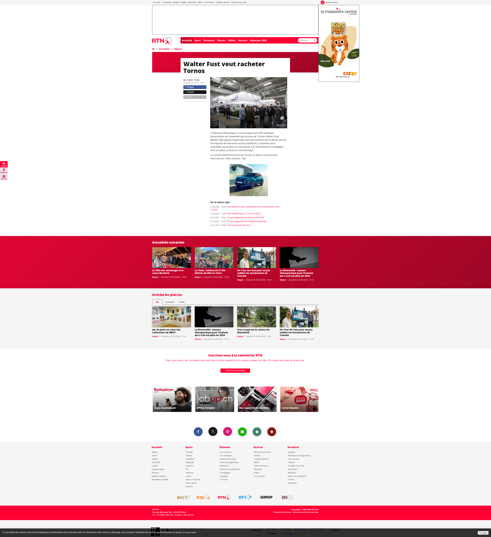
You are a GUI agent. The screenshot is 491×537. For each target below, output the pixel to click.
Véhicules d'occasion (239, 2)
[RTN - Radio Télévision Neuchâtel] (224, 497)
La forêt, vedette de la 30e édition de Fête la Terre (210, 272)
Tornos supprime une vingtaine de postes (238, 221)
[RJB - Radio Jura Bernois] (203, 497)
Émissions (209, 40)
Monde (155, 459)
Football (189, 452)
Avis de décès (259, 476)
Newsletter (292, 483)
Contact (291, 479)
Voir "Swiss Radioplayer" (297, 399)
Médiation (292, 473)
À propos (291, 452)
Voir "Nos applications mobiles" (212, 399)
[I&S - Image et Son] (287, 497)
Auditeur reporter (159, 476)
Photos (221, 40)
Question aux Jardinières (230, 469)
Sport (198, 40)
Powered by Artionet (282, 512)
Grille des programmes (229, 462)
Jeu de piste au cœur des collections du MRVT (166, 331)
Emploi (256, 473)
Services (242, 40)
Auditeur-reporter (331, 2)
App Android (271, 431)
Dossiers (155, 473)
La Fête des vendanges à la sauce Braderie (167, 272)
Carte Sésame (209, 2)
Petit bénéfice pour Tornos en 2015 (235, 213)
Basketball (190, 459)
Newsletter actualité (160, 479)
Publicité (291, 462)
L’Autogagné (225, 473)
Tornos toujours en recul (230, 225)
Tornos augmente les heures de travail (237, 217)
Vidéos (232, 40)
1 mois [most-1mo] (182, 302)
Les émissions (226, 452)
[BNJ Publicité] (182, 497)
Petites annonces (261, 466)
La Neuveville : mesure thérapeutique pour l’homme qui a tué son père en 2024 (296, 273)
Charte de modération (297, 476)
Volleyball (189, 462)
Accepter (483, 533)
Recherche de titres (228, 459)
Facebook (198, 431)
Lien (189, 97)
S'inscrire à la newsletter (235, 370)
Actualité (187, 40)
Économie (156, 462)
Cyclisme (189, 466)
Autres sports (191, 483)
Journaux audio (158, 469)
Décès (200, 2)
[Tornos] (248, 102)
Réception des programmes (299, 456)
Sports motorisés (193, 479)
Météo (256, 462)
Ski (187, 469)
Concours (224, 479)
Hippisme (189, 473)
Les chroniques (226, 456)
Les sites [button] (156, 2)
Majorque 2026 (258, 40)
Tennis (188, 476)
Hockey (189, 456)
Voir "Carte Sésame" (255, 399)
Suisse (154, 456)
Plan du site (188, 515)
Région (178, 48)
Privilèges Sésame (223, 2)
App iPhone (257, 431)
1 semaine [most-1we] (169, 302)
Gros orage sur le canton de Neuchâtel (253, 331)
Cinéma (257, 456)
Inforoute (176, 2)
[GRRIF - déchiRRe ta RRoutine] (266, 497)
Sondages (224, 476)
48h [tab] (157, 302)
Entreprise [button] (167, 2)
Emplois (183, 2)
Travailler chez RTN (296, 466)
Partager (190, 87)
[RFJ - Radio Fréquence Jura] (245, 497)
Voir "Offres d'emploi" (170, 399)
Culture (155, 466)
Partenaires (292, 469)
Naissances (192, 2)
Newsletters (242, 431)
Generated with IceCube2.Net (305, 512)
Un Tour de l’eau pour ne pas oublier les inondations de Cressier (253, 273)
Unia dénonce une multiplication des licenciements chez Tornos (245, 208)
